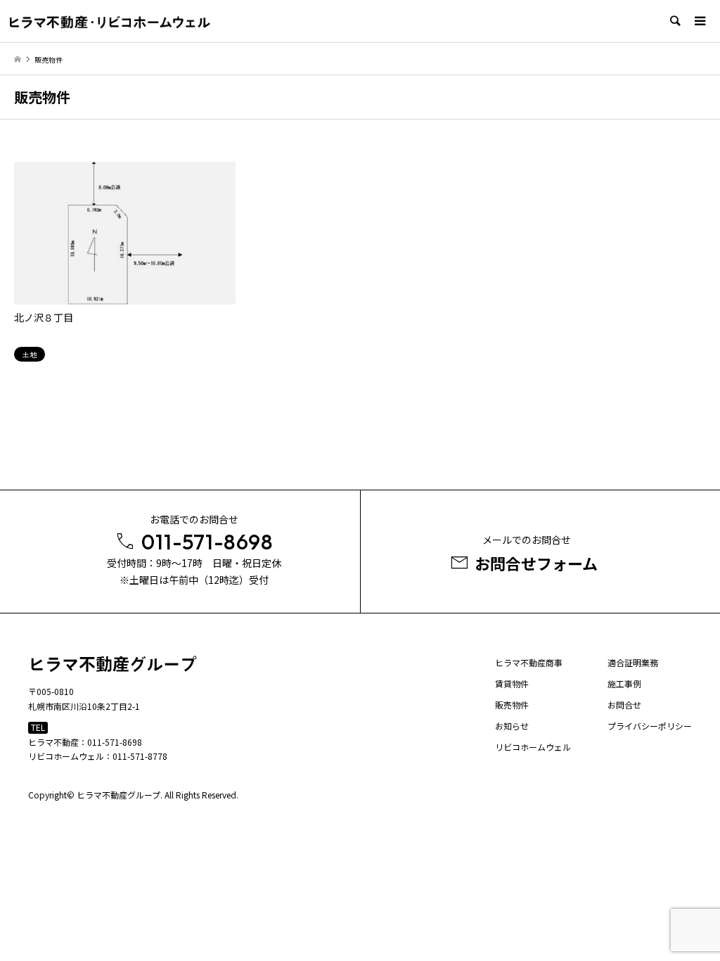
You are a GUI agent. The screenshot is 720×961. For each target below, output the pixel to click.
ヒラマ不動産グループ (118, 795)
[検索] (674, 21)
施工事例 (624, 683)
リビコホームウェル (533, 747)
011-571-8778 (139, 756)
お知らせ (512, 726)
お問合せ (624, 705)
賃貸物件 (512, 683)
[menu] (699, 21)
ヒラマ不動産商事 (528, 662)
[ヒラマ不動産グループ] (110, 22)
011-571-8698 (114, 742)
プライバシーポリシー (650, 726)
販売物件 (512, 705)
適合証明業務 (633, 662)
